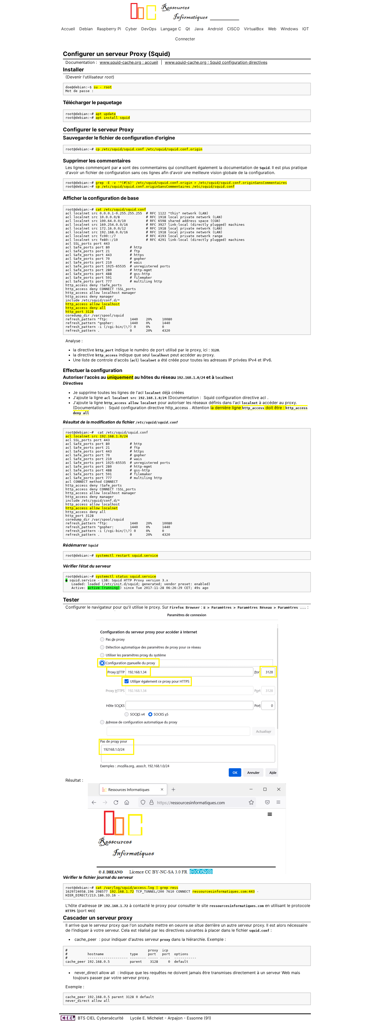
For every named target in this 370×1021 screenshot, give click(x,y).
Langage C (171, 28)
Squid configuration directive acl (235, 397)
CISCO (233, 28)
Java (198, 28)
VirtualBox (254, 28)
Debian (86, 28)
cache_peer (85, 939)
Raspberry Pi (109, 28)
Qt (188, 28)
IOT (305, 28)
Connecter (185, 38)
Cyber (131, 28)
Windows (289, 28)
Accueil (68, 28)
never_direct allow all (95, 972)
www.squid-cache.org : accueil (129, 62)
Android (215, 28)
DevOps (148, 28)
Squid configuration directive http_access (148, 407)
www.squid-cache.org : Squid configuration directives (216, 62)
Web (272, 28)
